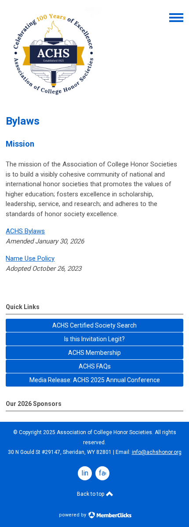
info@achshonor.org (157, 452)
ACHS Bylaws (25, 231)
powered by (73, 515)
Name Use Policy (30, 258)
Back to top (91, 494)
